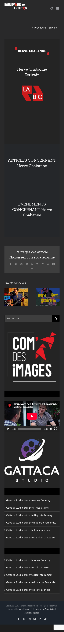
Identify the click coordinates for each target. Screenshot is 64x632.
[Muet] (50, 428)
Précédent (40, 27)
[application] (32, 416)
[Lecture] (8, 428)
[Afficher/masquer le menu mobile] (58, 8)
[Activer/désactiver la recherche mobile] (51, 8)
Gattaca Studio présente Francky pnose (28, 530)
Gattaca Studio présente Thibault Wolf (27, 507)
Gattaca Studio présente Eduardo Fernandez (31, 522)
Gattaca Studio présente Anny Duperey (28, 500)
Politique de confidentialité (42, 609)
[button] (6, 297)
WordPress (24, 609)
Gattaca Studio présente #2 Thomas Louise (30, 537)
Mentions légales (31, 612)
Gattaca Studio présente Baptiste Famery (29, 515)
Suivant (53, 27)
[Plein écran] (55, 428)
